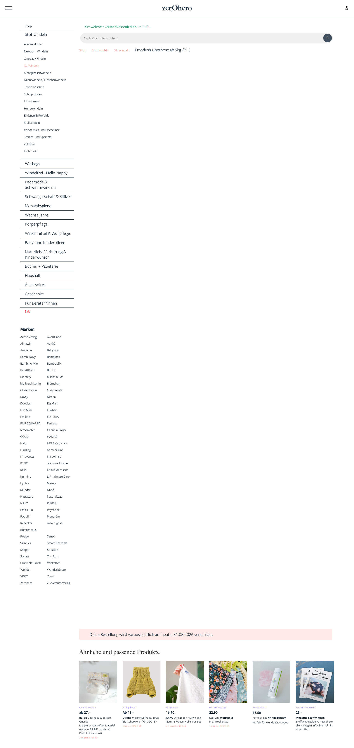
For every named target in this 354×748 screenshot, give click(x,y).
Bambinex (55, 365)
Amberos (28, 359)
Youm (52, 651)
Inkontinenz (34, 108)
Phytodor (55, 565)
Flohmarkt (33, 158)
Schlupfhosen (36, 101)
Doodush (28, 418)
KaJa (24, 511)
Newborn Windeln (40, 52)
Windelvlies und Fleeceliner (47, 137)
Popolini (27, 571)
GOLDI (26, 465)
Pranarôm (56, 571)
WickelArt (55, 624)
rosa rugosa (57, 578)
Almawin (27, 352)
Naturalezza (57, 551)
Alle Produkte (35, 45)
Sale (28, 319)
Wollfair (27, 638)
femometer (30, 452)
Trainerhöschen (37, 94)
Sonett (26, 618)
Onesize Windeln (38, 59)
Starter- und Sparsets (42, 144)
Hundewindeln (36, 115)
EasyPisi (53, 418)
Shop (83, 50)
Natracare (29, 551)
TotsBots (55, 618)
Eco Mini (27, 425)
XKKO (25, 651)
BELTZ (52, 378)
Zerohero (28, 658)
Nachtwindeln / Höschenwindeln (38, 84)
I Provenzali (30, 492)
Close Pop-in (31, 405)
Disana (53, 412)
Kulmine (27, 525)
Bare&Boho (30, 378)
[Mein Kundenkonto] (346, 7)
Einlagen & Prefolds (41, 122)
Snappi (26, 611)
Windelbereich (262, 707)
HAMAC (54, 465)
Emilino (26, 432)
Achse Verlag (31, 345)
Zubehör (31, 151)
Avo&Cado (56, 345)
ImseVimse (56, 492)
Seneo (52, 591)
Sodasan (54, 611)
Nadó (52, 545)
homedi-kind (58, 485)
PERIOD (54, 558)
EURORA (55, 432)
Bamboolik (56, 372)
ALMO (52, 352)
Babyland (55, 359)
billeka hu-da (58, 385)
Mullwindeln (34, 130)
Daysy (25, 412)
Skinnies (27, 598)
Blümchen (56, 392)
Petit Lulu (28, 565)
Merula (53, 538)
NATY (25, 558)
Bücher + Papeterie (309, 707)
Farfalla (53, 438)
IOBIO (25, 498)
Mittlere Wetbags (220, 707)
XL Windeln (34, 66)
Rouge (25, 591)
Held (24, 472)
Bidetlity (27, 385)
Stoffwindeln (105, 50)
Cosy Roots (57, 405)
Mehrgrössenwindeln (42, 74)
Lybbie (26, 538)
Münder (27, 545)
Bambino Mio (32, 372)
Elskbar (53, 425)
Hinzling (27, 485)
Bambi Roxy (30, 365)
